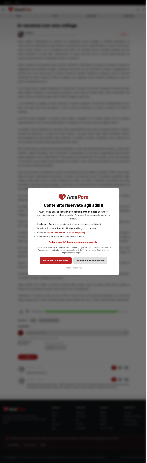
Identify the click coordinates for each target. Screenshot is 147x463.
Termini (68, 268)
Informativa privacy (76, 232)
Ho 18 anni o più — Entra (55, 260)
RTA (80, 268)
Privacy (75, 268)
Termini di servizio (55, 232)
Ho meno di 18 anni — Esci (90, 260)
